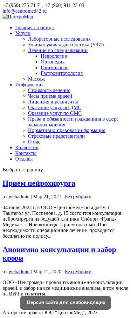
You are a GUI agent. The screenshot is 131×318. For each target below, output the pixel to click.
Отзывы (24, 159)
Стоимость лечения (49, 90)
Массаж (36, 79)
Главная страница (34, 27)
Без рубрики (78, 196)
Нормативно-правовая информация (66, 130)
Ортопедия (53, 61)
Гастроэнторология (62, 73)
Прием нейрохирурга (39, 183)
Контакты (26, 153)
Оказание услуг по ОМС (55, 113)
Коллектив (26, 147)
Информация (29, 84)
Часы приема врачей (50, 96)
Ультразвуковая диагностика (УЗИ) (66, 44)
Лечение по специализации (58, 50)
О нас (34, 141)
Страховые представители (56, 136)
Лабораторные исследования (59, 39)
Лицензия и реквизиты (53, 101)
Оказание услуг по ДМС (54, 107)
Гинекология (54, 67)
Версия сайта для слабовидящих (65, 302)
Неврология (54, 56)
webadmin (19, 196)
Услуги (23, 33)
